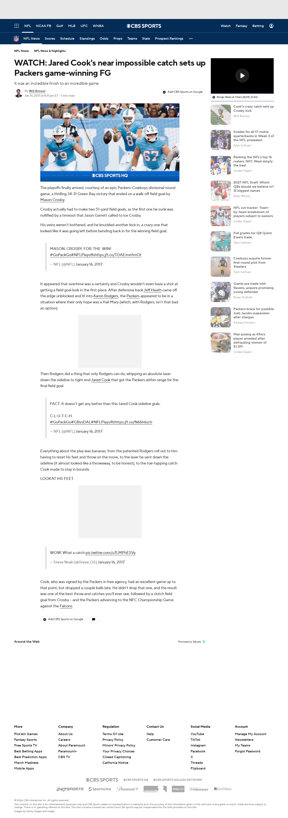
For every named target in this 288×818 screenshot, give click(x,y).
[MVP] (178, 787)
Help (150, 734)
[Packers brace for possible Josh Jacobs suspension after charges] (221, 317)
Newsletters (244, 740)
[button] (191, 38)
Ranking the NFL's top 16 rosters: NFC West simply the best (253, 161)
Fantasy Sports (25, 740)
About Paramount (71, 745)
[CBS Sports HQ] (135, 779)
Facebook (198, 751)
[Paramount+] (127, 788)
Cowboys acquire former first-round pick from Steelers (252, 262)
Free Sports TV (25, 745)
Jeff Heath (152, 290)
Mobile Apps (24, 768)
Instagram (198, 745)
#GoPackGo (60, 254)
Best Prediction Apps (30, 757)
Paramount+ (67, 751)
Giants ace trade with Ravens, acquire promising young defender (253, 288)
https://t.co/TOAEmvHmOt (118, 254)
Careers (64, 740)
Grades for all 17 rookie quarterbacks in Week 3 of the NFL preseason (253, 136)
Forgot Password (247, 751)
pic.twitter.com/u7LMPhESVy (111, 552)
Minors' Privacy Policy (118, 745)
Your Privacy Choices (118, 751)
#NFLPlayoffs (83, 254)
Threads (197, 763)
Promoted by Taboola (189, 641)
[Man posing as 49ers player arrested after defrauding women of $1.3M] (221, 342)
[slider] (110, 169)
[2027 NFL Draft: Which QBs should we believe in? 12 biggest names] (221, 191)
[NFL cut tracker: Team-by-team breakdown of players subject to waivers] (221, 216)
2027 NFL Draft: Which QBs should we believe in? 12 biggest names (253, 186)
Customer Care (158, 740)
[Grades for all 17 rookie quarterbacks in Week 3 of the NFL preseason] (221, 140)
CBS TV (64, 757)
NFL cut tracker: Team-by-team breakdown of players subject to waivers (253, 212)
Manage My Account (250, 734)
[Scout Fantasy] (199, 789)
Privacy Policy (112, 740)
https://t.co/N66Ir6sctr (133, 422)
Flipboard (198, 768)
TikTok (195, 740)
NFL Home (21, 51)
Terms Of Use (113, 734)
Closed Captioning (116, 757)
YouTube (197, 734)
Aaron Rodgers (105, 296)
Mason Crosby (52, 199)
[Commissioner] (155, 787)
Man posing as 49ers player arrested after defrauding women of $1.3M (249, 340)
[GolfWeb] (223, 789)
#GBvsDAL (81, 422)
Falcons (66, 606)
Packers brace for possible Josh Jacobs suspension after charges (253, 313)
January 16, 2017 (88, 264)
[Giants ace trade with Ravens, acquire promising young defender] (221, 292)
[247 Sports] (70, 788)
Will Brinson (37, 91)
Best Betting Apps (28, 751)
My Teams (242, 745)
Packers (133, 296)
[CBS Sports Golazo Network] (177, 779)
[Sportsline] (100, 788)
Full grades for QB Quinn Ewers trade (252, 235)
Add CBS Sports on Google (185, 92)
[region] (109, 142)
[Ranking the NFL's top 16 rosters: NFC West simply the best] (221, 165)
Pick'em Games (26, 734)
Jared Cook (100, 380)
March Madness (26, 763)
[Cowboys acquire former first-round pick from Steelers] (221, 266)
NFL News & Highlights (50, 51)
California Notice (115, 763)
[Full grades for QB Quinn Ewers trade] (221, 241)
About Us (65, 734)
